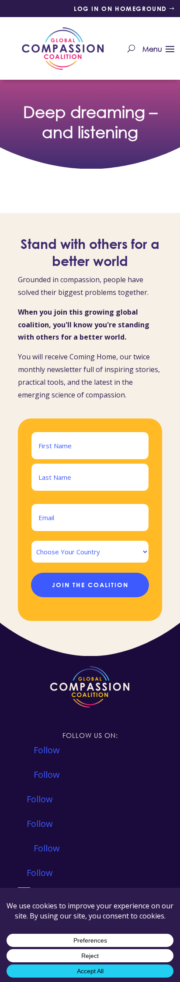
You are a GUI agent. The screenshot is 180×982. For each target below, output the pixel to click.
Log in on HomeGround (120, 8)
